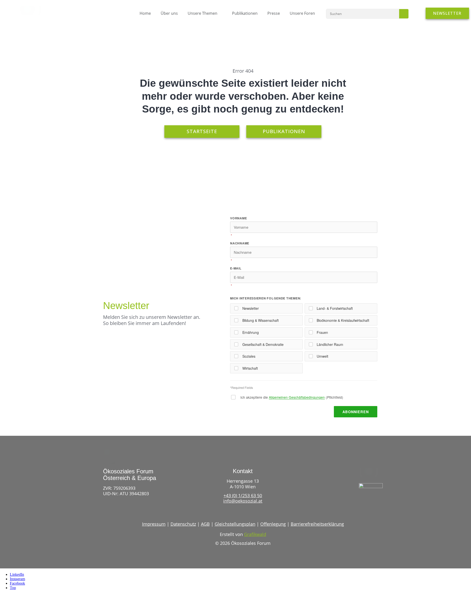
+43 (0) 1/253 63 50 (242, 495)
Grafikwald (255, 534)
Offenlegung (273, 524)
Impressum (154, 524)
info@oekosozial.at (242, 501)
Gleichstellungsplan (235, 524)
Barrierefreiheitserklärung (317, 524)
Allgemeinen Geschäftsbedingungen (297, 397)
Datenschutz (183, 524)
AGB (205, 524)
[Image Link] (33, 10)
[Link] (361, 502)
